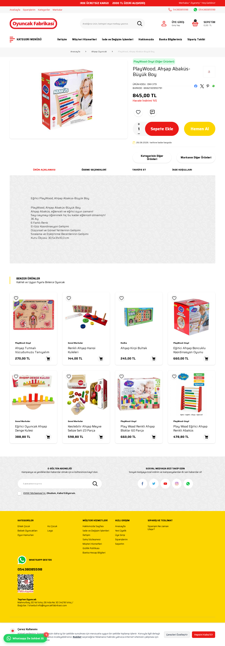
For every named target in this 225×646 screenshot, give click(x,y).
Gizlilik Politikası (91, 548)
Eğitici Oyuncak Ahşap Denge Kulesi (31, 428)
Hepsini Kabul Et (203, 634)
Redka (124, 343)
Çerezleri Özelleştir (177, 634)
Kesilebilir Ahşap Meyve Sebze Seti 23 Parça (84, 428)
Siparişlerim (29, 10)
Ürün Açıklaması (44, 170)
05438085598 (207, 9)
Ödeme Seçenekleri (94, 170)
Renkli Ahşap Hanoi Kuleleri (81, 350)
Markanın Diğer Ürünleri (196, 157)
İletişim (62, 39)
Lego (50, 530)
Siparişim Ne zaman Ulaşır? (158, 528)
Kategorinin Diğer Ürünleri (152, 157)
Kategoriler (44, 10)
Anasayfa (75, 51)
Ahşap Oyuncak (99, 51)
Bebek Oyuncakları (27, 530)
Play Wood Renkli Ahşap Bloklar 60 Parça (138, 428)
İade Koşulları (182, 170)
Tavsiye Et (139, 170)
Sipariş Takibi (196, 39)
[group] (68, 99)
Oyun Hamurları (26, 535)
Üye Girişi (120, 535)
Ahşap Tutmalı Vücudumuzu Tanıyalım (32, 350)
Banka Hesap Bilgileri (94, 552)
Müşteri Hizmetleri (84, 39)
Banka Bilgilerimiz (170, 39)
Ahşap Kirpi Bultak (134, 348)
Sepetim (119, 544)
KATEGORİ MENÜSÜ (29, 39)
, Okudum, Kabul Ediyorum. (49, 493)
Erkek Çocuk (24, 526)
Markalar (57, 10)
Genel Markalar (75, 343)
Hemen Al (200, 129)
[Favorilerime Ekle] (16, 298)
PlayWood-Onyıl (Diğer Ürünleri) (154, 61)
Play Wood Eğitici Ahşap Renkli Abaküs (190, 428)
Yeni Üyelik (120, 530)
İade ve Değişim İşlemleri (117, 39)
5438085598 (180, 9)
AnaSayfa (15, 10)
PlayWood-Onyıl (23, 343)
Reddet (77, 637)
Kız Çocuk (52, 526)
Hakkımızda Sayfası (93, 526)
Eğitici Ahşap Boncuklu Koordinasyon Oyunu (189, 350)
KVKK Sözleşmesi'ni (34, 493)
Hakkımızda (146, 39)
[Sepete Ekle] (48, 358)
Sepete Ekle (162, 129)
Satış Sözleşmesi (92, 539)
